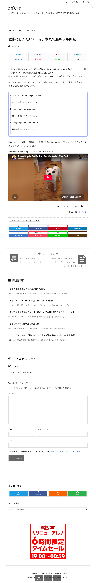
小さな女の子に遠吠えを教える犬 (24, 324)
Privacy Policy (55, 451)
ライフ (23, 30)
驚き (69, 206)
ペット (32, 30)
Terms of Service (71, 451)
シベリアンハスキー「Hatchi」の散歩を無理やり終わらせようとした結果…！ (44, 335)
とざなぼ (82, 212)
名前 (10, 429)
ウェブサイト (13, 440)
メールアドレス (42, 429)
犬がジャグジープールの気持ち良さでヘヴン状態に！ (33, 301)
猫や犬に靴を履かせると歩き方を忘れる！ (28, 289)
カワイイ (76, 206)
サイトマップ (70, 2)
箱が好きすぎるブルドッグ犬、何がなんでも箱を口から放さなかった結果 (42, 312)
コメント (11, 394)
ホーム (13, 30)
